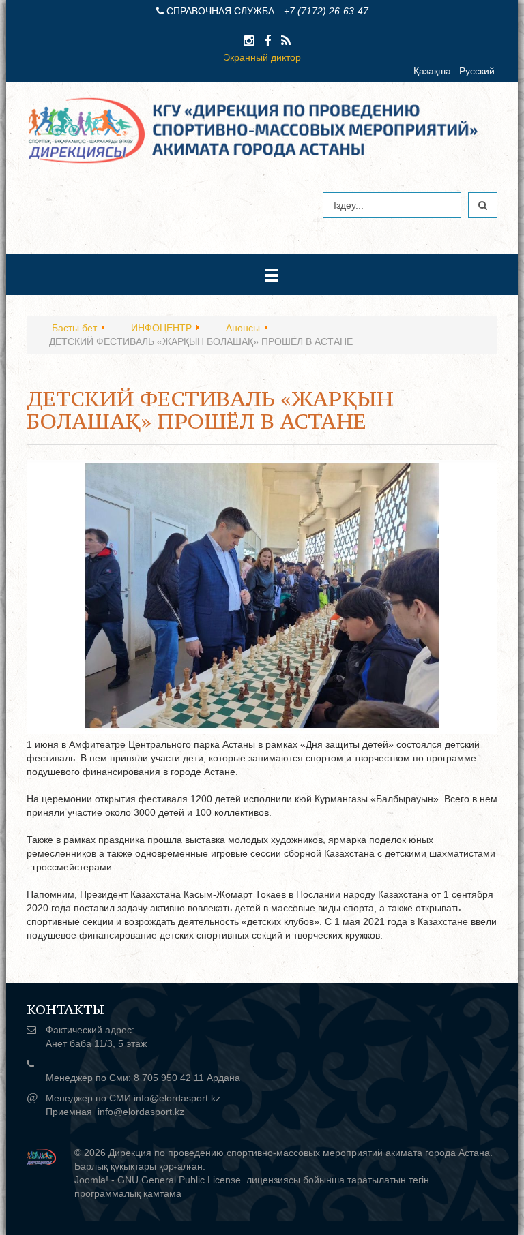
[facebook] (267, 41)
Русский (477, 70)
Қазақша (432, 70)
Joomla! (91, 1179)
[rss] (286, 41)
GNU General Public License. (180, 1179)
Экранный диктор (262, 57)
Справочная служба (220, 10)
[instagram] (249, 41)
